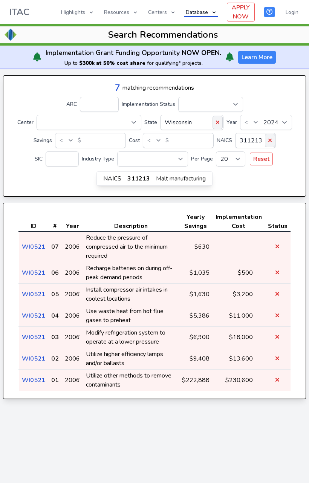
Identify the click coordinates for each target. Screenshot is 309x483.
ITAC (19, 12)
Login (292, 12)
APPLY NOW (241, 12)
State (150, 122)
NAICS (224, 140)
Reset (261, 159)
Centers (157, 12)
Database (197, 12)
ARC (71, 104)
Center (25, 122)
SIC (39, 158)
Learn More (257, 57)
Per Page (202, 158)
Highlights (73, 12)
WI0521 (33, 247)
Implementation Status (148, 104)
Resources (116, 12)
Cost (134, 140)
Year (231, 122)
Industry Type (98, 158)
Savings (43, 140)
